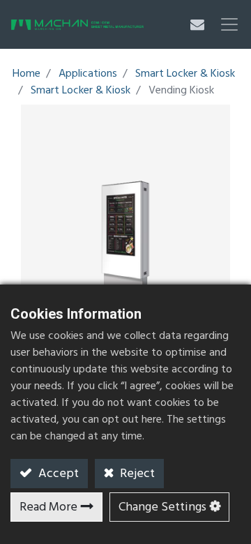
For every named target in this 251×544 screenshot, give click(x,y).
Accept (57, 474)
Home (26, 74)
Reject (136, 474)
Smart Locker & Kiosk (185, 74)
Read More (48, 507)
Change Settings (162, 507)
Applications (88, 74)
